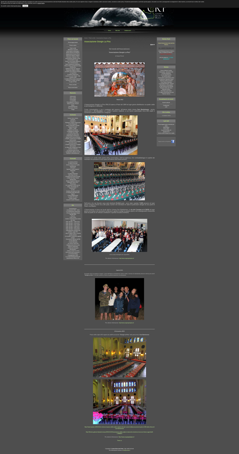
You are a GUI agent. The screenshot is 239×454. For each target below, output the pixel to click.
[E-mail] (154, 45)
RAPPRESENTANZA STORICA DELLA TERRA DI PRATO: (166, 46)
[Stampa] (152, 45)
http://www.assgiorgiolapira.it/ (126, 258)
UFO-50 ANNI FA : (166, 52)
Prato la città (92, 38)
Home (109, 30)
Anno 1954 (166, 128)
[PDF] (151, 45)
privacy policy (41, 3)
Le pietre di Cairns (166, 55)
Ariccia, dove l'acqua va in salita (166, 133)
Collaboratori (127, 30)
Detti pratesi (166, 127)
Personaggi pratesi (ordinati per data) (166, 125)
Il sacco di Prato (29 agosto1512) (166, 131)
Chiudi (25, 6)
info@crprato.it (126, 450)
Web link (117, 30)
